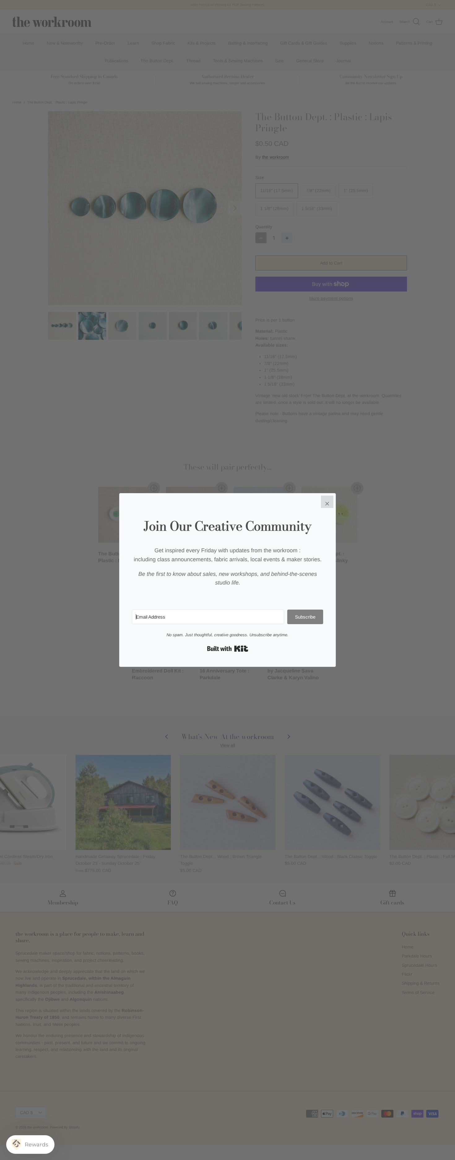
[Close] (327, 502)
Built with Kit (227, 648)
